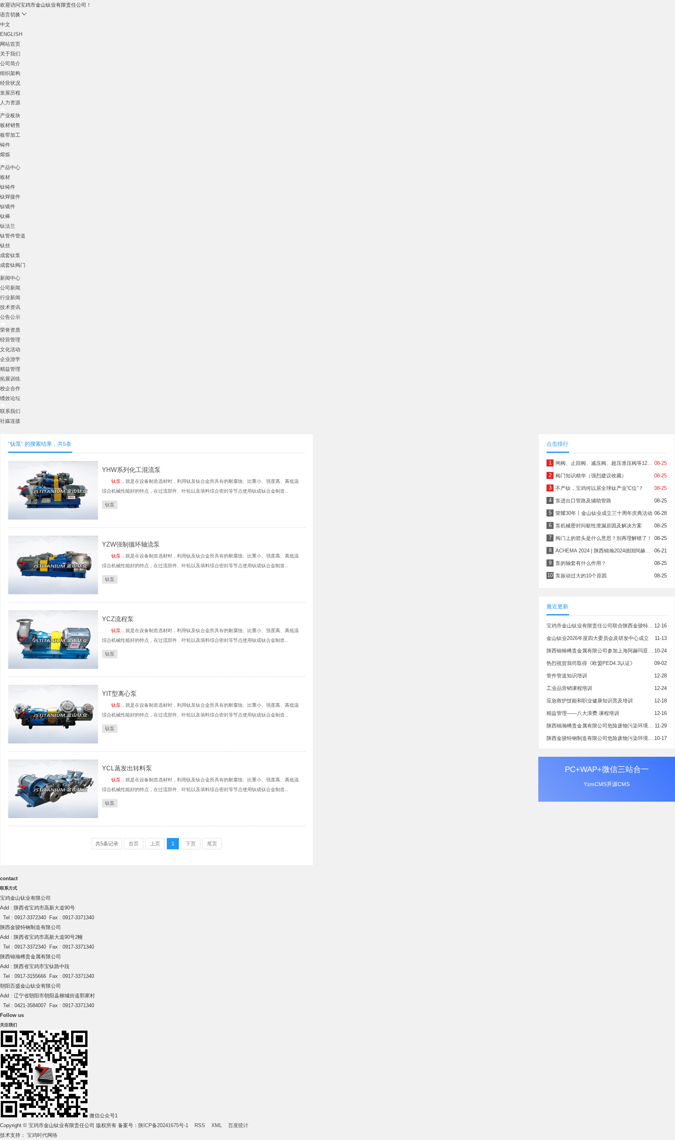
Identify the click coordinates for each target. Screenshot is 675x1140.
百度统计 (238, 1125)
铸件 (5, 145)
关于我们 (10, 54)
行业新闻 (10, 297)
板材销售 (10, 125)
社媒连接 (10, 421)
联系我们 (10, 411)
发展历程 (10, 93)
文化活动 (10, 349)
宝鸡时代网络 (42, 1135)
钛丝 (5, 245)
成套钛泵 (10, 255)
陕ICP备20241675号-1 (163, 1125)
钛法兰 (7, 226)
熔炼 (5, 154)
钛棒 (5, 216)
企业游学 (10, 359)
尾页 (212, 844)
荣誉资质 (10, 330)
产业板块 (10, 115)
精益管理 (10, 369)
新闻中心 (10, 278)
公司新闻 (10, 288)
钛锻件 (7, 206)
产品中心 (10, 167)
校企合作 (10, 388)
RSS (200, 1125)
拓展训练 (10, 379)
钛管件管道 (12, 236)
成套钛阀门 (12, 265)
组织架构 (10, 73)
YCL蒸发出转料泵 (127, 768)
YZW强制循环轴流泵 (131, 544)
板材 (5, 177)
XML (216, 1125)
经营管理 (10, 340)
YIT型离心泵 (119, 693)
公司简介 (10, 63)
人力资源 (10, 102)
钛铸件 (7, 187)
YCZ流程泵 (118, 619)
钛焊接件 (10, 197)
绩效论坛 (10, 398)
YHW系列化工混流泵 (131, 469)
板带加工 (10, 135)
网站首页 (10, 44)
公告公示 (10, 317)
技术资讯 (10, 307)
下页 (191, 844)
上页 (155, 844)
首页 (134, 844)
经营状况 (10, 83)
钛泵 (109, 504)
